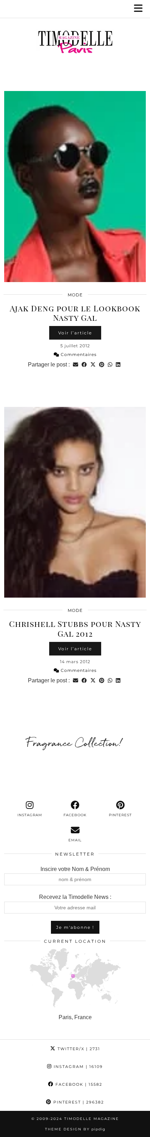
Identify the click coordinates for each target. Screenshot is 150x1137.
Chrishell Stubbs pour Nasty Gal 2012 (75, 628)
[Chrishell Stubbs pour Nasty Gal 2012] (75, 502)
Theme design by (75, 1129)
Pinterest (78, 1102)
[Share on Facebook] (84, 365)
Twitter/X (78, 1048)
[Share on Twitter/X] (93, 365)
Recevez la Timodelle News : (75, 897)
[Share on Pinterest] (101, 365)
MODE (75, 294)
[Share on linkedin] (118, 365)
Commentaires (78, 354)
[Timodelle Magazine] (75, 43)
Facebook (78, 1084)
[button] (140, 9)
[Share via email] (75, 365)
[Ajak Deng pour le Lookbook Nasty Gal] (75, 186)
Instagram (77, 1066)
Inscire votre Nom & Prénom (75, 869)
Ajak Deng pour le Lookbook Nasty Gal (75, 313)
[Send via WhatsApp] (110, 365)
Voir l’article (75, 332)
